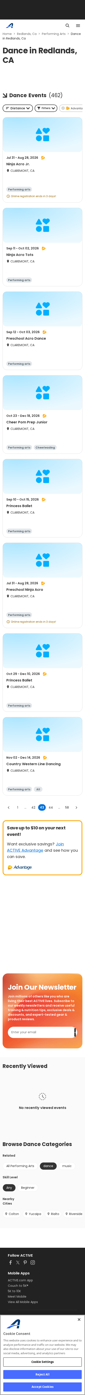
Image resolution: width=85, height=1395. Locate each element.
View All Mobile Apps (23, 1302)
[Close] (79, 1319)
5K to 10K (14, 1291)
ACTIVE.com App (20, 1280)
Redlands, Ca (27, 34)
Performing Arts (54, 34)
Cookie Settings (42, 1362)
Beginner (27, 1187)
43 (42, 807)
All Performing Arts (20, 1166)
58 (67, 807)
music (67, 1166)
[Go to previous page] (8, 807)
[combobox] (18, 108)
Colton (14, 1214)
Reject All (42, 1374)
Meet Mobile (17, 1296)
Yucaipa (35, 1214)
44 (51, 807)
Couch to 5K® (18, 1286)
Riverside (75, 1214)
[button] (46, 108)
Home (7, 34)
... (25, 807)
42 (33, 807)
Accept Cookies (42, 1387)
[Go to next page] (76, 807)
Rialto (55, 1214)
